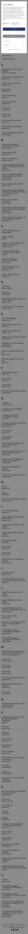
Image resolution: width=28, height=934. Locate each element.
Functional (7, 23)
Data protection (16, 49)
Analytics (17, 23)
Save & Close (14, 36)
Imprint (9, 49)
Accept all (14, 29)
